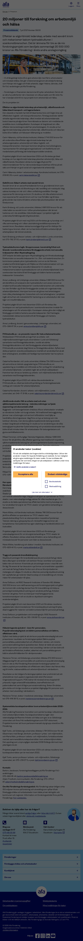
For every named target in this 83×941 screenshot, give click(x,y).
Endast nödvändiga (57, 474)
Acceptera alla (25, 474)
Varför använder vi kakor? (26, 467)
